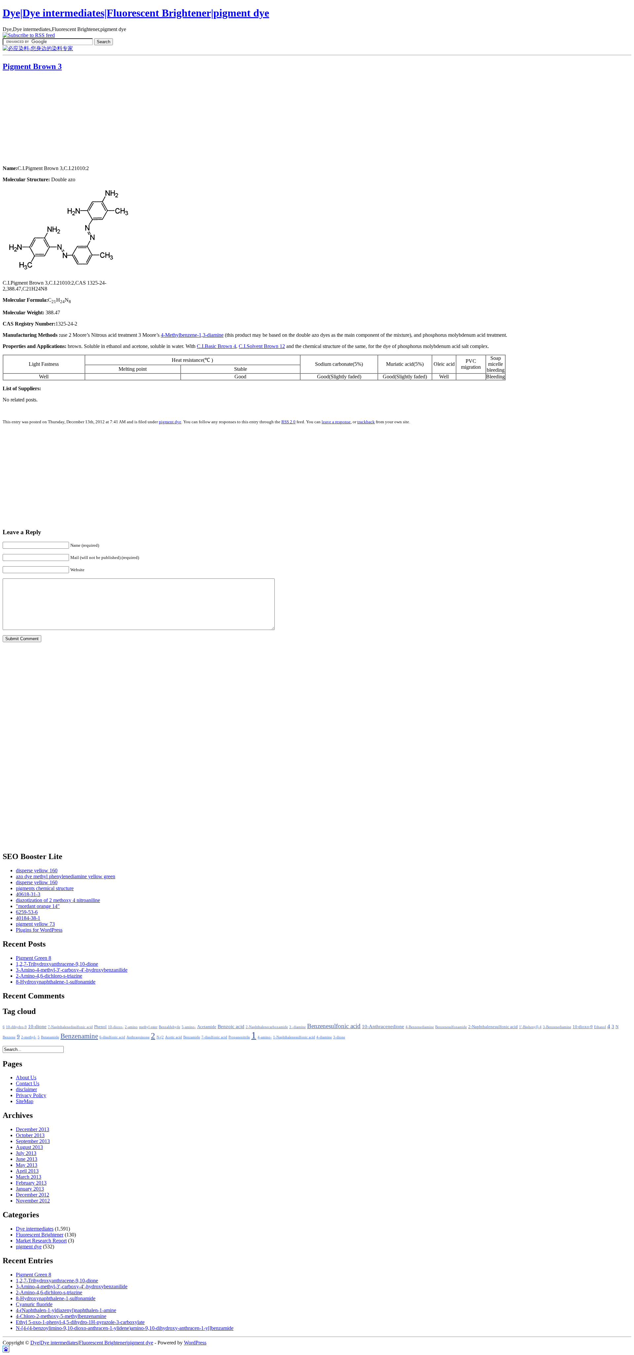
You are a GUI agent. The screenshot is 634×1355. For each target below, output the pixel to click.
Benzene (9, 1037)
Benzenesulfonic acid (334, 1026)
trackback (366, 421)
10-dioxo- (115, 1027)
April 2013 (27, 1171)
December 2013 (32, 1129)
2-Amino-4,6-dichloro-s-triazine (49, 976)
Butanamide (50, 1037)
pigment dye (170, 421)
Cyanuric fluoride (34, 1304)
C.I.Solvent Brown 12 (262, 346)
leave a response (336, 421)
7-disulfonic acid (214, 1037)
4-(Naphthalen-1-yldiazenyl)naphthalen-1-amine (66, 1310)
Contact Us (27, 1083)
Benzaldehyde (169, 1027)
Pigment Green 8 (33, 958)
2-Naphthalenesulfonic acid (493, 1027)
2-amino (131, 1027)
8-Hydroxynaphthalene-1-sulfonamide (55, 982)
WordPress (195, 1342)
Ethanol (600, 1027)
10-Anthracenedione (383, 1026)
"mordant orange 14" (38, 906)
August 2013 (29, 1147)
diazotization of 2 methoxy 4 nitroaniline (58, 900)
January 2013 (30, 1189)
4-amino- (265, 1037)
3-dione (339, 1037)
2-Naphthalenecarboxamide (267, 1027)
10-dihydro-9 (16, 1027)
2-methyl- (28, 1037)
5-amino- (189, 1027)
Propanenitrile (239, 1037)
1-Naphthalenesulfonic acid (294, 1037)
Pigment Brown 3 (32, 66)
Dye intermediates (34, 1229)
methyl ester (148, 1027)
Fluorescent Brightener (39, 1234)
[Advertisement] (44, 119)
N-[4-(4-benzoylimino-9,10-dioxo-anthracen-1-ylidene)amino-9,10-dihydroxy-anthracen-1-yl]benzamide (124, 1328)
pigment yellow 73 (35, 924)
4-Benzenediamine (419, 1027)
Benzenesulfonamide (451, 1027)
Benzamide (191, 1037)
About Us (26, 1077)
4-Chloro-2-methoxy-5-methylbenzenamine (61, 1316)
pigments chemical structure (45, 888)
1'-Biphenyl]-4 (530, 1027)
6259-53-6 (27, 912)
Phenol (100, 1027)
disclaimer (26, 1089)
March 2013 (28, 1177)
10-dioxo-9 (583, 1027)
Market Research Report (41, 1240)
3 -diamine (297, 1027)
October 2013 (30, 1135)
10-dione (37, 1026)
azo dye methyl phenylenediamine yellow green (65, 876)
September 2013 (33, 1141)
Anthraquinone (138, 1037)
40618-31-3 (28, 894)
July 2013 (26, 1153)
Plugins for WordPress (39, 930)
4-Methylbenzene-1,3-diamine (192, 335)
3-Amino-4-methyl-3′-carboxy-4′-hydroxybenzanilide (71, 970)
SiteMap (24, 1101)
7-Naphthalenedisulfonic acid (70, 1027)
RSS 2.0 (288, 421)
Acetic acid (173, 1037)
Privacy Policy (31, 1095)
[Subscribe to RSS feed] (29, 35)
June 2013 (26, 1159)
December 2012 (32, 1195)
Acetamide (206, 1027)
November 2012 (33, 1200)
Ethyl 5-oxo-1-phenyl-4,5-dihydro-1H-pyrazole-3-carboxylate (80, 1322)
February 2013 (31, 1183)
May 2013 (26, 1165)
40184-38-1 (28, 918)
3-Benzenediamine (557, 1027)
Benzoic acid (231, 1026)
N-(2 (160, 1037)
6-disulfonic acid (112, 1037)
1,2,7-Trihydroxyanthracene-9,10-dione (57, 964)
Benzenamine (79, 1036)
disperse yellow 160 (36, 870)
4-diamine (324, 1037)
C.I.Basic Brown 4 (216, 346)
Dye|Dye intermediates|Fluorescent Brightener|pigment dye (136, 13)
